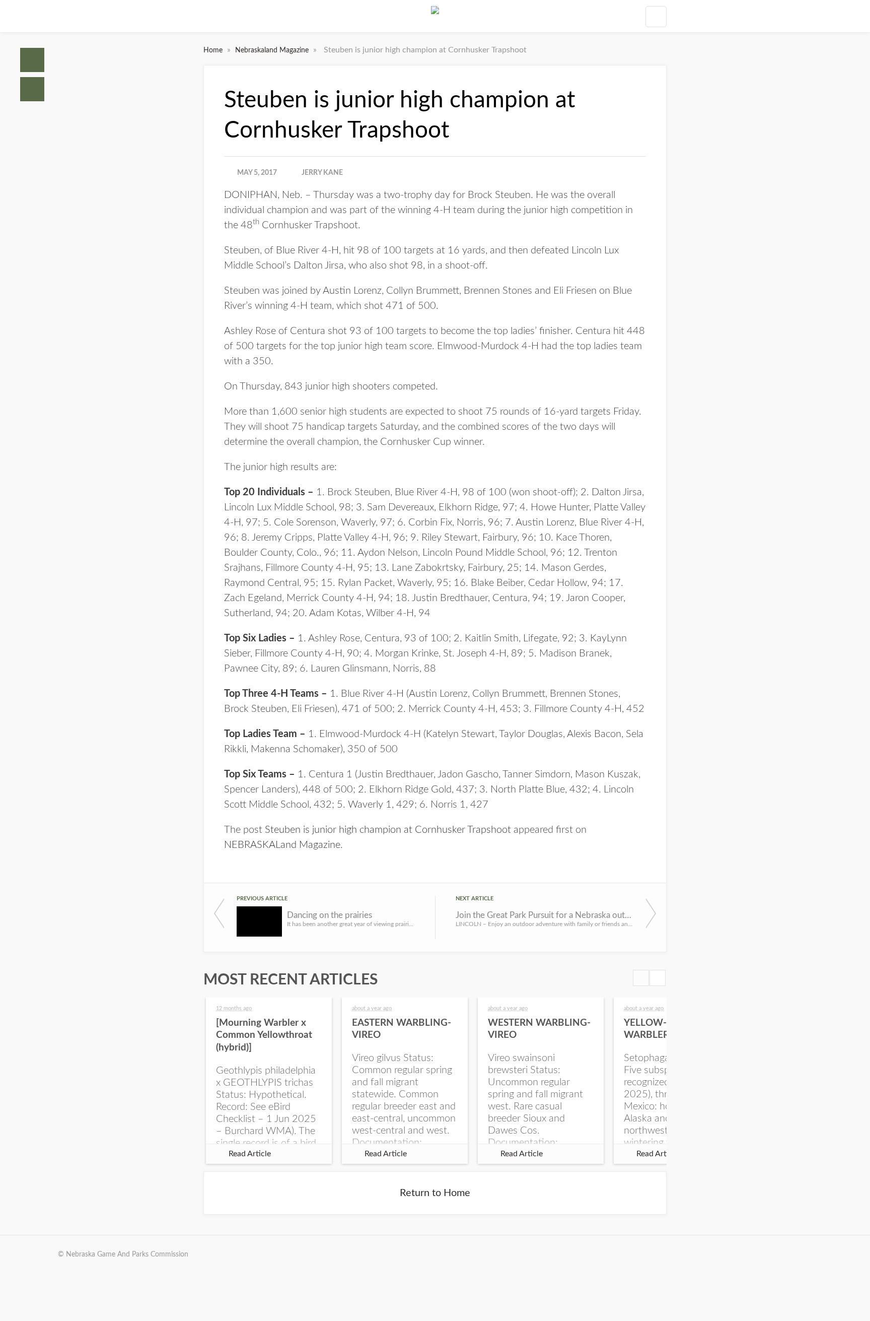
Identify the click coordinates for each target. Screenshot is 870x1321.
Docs (32, 89)
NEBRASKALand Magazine (282, 845)
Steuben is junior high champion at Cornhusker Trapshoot (388, 830)
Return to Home (435, 1193)
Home (32, 60)
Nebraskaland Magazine (273, 50)
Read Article (250, 1154)
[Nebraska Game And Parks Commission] (435, 16)
